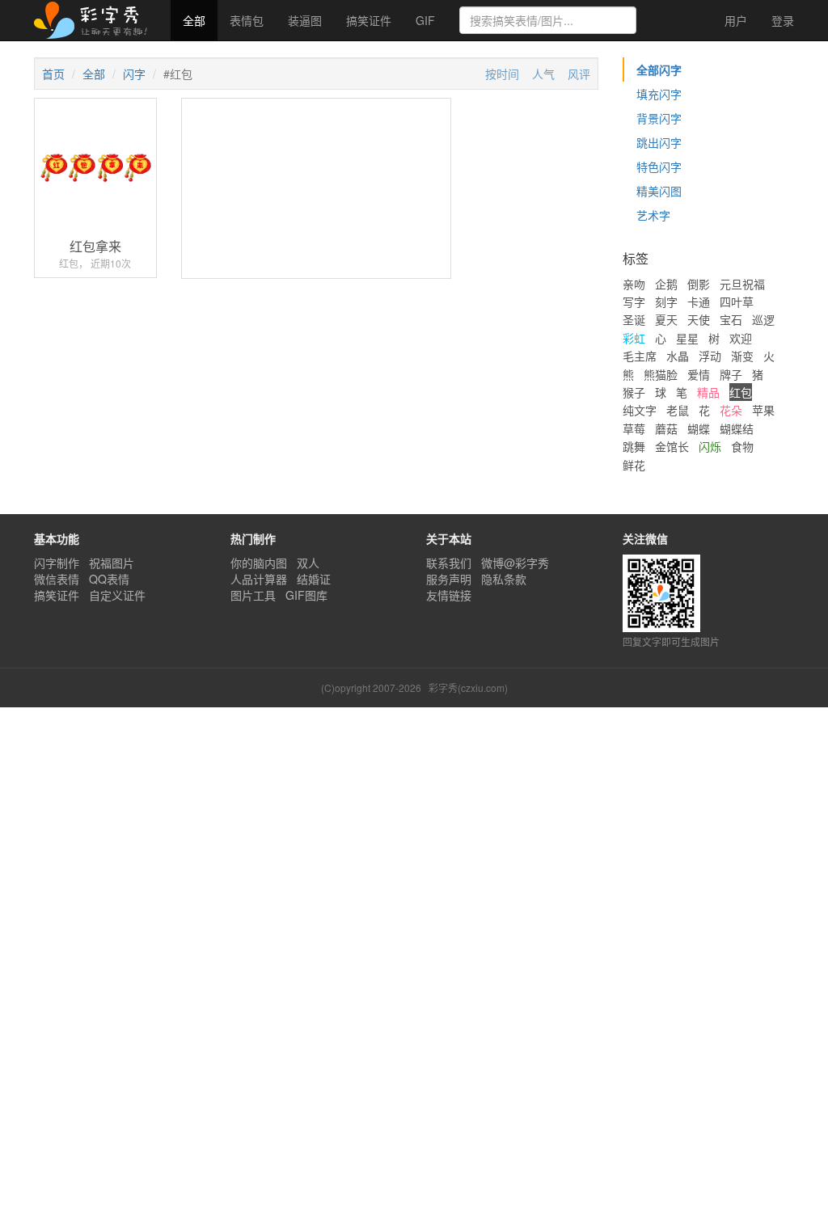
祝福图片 (111, 563)
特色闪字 (659, 166)
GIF (425, 20)
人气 (543, 73)
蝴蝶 (698, 428)
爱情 (698, 374)
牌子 (731, 374)
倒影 (698, 284)
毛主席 (640, 356)
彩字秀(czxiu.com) (468, 687)
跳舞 (634, 446)
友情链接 (448, 595)
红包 (740, 392)
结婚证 (314, 579)
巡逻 (763, 319)
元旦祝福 (742, 284)
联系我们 (448, 563)
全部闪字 (659, 69)
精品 (708, 392)
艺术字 (653, 215)
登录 (782, 20)
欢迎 (740, 338)
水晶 (677, 356)
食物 (742, 446)
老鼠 (677, 410)
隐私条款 (503, 579)
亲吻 (634, 284)
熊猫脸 (661, 374)
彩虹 (634, 338)
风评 (579, 73)
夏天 (666, 319)
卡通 (698, 301)
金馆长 (672, 446)
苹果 (763, 410)
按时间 (502, 73)
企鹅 (666, 284)
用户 (734, 20)
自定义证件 (117, 595)
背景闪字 (659, 118)
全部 (194, 20)
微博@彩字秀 (515, 563)
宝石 (731, 319)
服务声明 (448, 579)
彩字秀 (96, 20)
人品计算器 (258, 579)
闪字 (134, 73)
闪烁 (710, 446)
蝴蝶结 (737, 428)
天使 (698, 319)
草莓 (634, 428)
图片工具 (253, 595)
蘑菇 (666, 428)
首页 (53, 73)
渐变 (742, 356)
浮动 (710, 356)
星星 (687, 338)
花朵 (731, 410)
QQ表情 (109, 579)
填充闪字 (659, 94)
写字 (634, 301)
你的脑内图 (258, 563)
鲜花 (634, 465)
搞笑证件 (368, 20)
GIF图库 (306, 595)
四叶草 (737, 301)
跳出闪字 (659, 142)
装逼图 (305, 20)
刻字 (666, 301)
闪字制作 (56, 563)
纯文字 (640, 410)
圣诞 (634, 319)
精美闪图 (659, 191)
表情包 (247, 20)
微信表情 (56, 579)
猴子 (634, 392)
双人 (308, 563)
